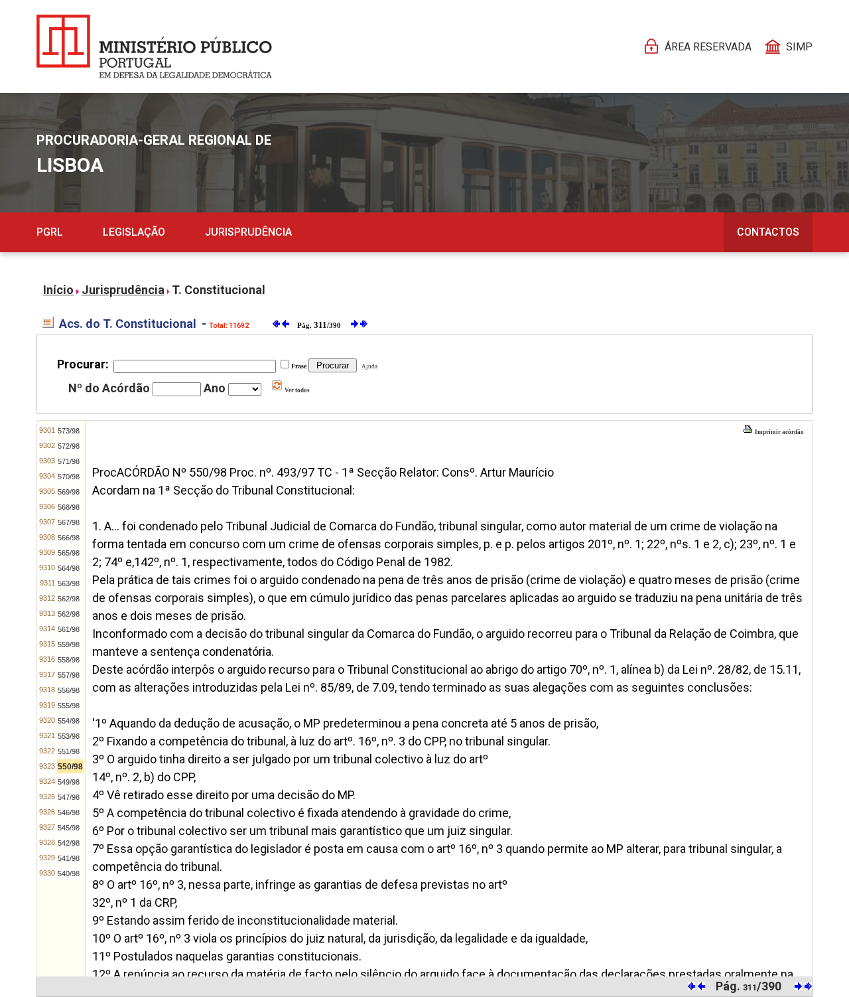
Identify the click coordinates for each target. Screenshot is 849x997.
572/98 (69, 446)
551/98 (69, 751)
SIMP (799, 46)
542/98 (69, 843)
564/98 (69, 568)
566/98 (69, 538)
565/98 (69, 553)
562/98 (69, 599)
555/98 (69, 706)
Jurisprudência (248, 232)
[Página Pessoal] (154, 46)
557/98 (69, 675)
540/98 (69, 874)
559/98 (69, 645)
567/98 (69, 522)
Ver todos (296, 390)
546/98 (69, 812)
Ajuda (368, 366)
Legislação (134, 232)
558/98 (69, 660)
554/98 (69, 721)
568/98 (69, 507)
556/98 (69, 690)
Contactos (768, 232)
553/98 (69, 736)
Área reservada (708, 46)
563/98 (69, 583)
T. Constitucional (218, 290)
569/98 (69, 492)
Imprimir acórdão (778, 432)
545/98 (69, 828)
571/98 (69, 461)
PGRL (49, 232)
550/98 (70, 766)
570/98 (69, 477)
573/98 (69, 431)
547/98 (69, 797)
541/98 (69, 858)
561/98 (69, 629)
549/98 (69, 782)
